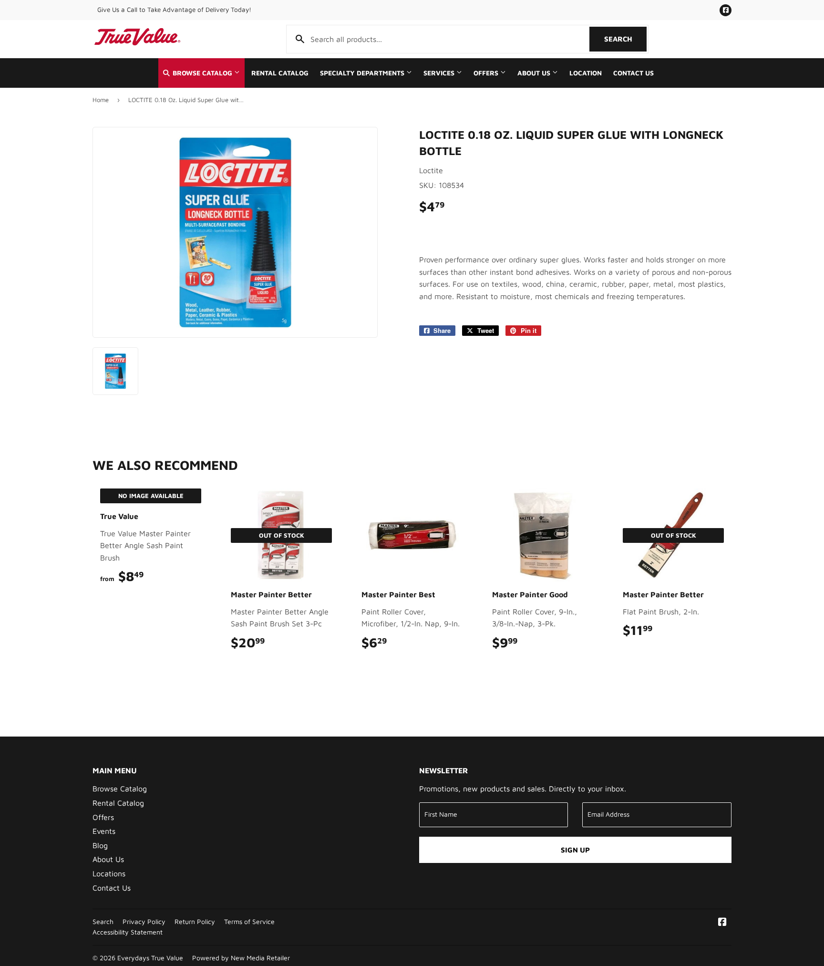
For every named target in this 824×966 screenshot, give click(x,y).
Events (104, 831)
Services (439, 73)
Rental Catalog (280, 73)
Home (101, 100)
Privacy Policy (144, 921)
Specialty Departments (363, 73)
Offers (487, 73)
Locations (109, 873)
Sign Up (575, 850)
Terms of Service (249, 921)
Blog (100, 845)
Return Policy (195, 921)
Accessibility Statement (128, 932)
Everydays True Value (150, 958)
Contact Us (633, 73)
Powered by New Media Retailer (241, 958)
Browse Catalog (202, 73)
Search (625, 39)
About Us (534, 73)
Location (585, 73)
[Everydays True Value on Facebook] (722, 922)
